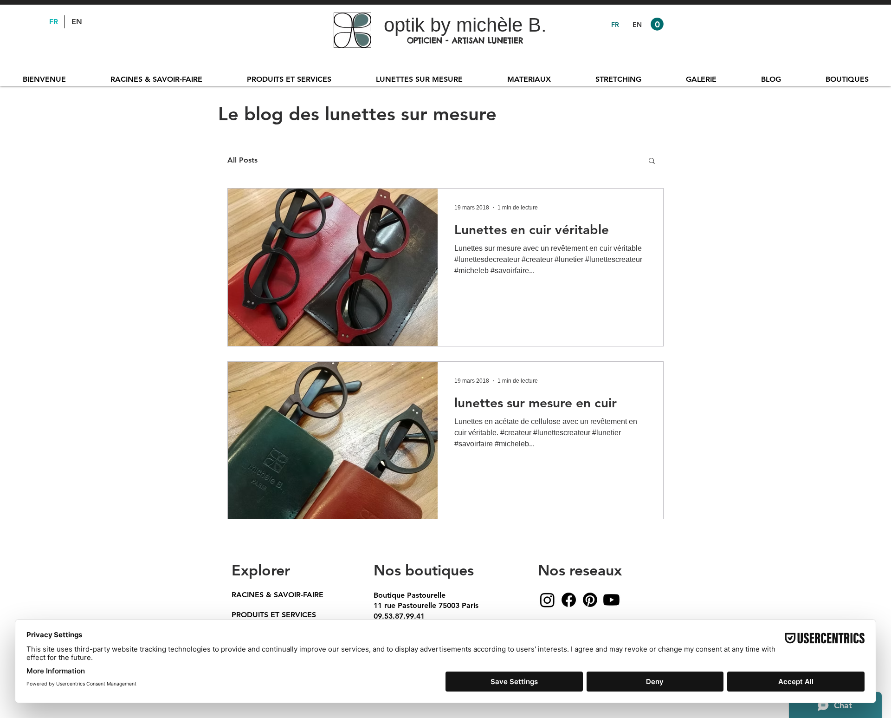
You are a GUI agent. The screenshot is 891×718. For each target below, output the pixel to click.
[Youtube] (611, 599)
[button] (657, 24)
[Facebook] (568, 599)
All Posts (242, 160)
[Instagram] (547, 599)
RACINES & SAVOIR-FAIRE (277, 594)
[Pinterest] (590, 599)
